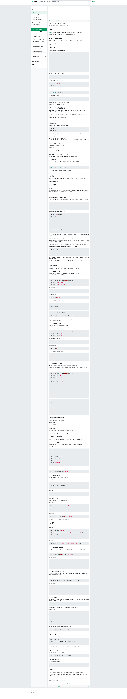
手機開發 (82, 3)
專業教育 (61, 3)
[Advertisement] (69, 13)
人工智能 (90, 3)
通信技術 (72, 3)
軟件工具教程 (68, 3)
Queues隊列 (34, 53)
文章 (45, 1)
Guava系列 (34, 64)
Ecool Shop (33, 692)
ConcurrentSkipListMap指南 (54, 20)
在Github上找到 (62, 680)
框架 (64, 3)
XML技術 (57, 3)
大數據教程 (54, 3)
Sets (32, 9)
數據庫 (50, 3)
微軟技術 (75, 3)
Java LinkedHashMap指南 (84, 20)
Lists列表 (33, 7)
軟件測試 (79, 3)
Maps (33, 12)
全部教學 (41, 1)
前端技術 (86, 3)
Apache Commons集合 (36, 61)
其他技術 (43, 3)
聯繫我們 (48, 1)
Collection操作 (34, 59)
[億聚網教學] (34, 1)
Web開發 (36, 3)
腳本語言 (47, 3)
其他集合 (33, 66)
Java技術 (32, 3)
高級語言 (40, 3)
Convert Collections (35, 56)
